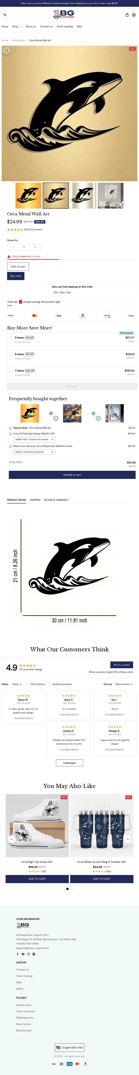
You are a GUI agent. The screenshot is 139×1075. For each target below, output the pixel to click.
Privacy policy (24, 1004)
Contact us (22, 969)
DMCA (19, 988)
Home (5, 40)
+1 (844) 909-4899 (27, 943)
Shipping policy (24, 1017)
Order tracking (24, 975)
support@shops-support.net (32, 948)
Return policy (23, 1024)
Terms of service (25, 1011)
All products (19, 40)
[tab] (67, 889)
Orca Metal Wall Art (23, 718)
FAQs (19, 982)
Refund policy (24, 1030)
